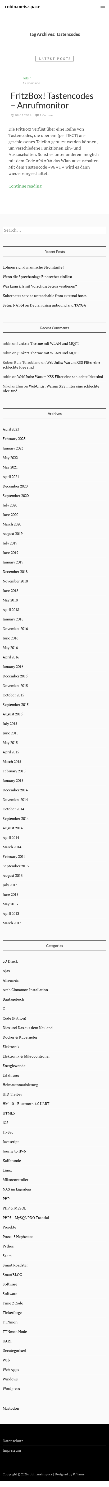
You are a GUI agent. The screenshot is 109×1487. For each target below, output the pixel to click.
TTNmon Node (15, 1331)
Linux (7, 1170)
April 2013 (11, 913)
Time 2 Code (13, 1303)
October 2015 (13, 694)
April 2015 (11, 751)
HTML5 (9, 1113)
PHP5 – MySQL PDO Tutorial (26, 1217)
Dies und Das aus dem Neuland (28, 1027)
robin (27, 78)
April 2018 (11, 609)
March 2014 (12, 846)
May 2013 (10, 903)
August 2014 (12, 827)
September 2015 (16, 704)
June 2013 (10, 894)
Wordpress (11, 1388)
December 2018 (15, 571)
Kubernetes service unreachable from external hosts (45, 295)
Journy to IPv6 (14, 1151)
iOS (5, 1122)
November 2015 (15, 685)
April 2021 (11, 476)
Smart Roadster (15, 1265)
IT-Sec (8, 1132)
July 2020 (10, 505)
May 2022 (10, 457)
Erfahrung (11, 1075)
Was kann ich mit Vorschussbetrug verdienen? (40, 286)
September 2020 (16, 495)
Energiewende (14, 1065)
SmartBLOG (12, 1274)
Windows (10, 1378)
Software (10, 1284)
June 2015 (10, 732)
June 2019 (10, 552)
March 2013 (12, 922)
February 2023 (14, 438)
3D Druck (10, 961)
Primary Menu (102, 6)
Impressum (12, 1450)
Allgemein (11, 980)
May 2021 (10, 467)
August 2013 (12, 875)
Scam (7, 1255)
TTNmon (10, 1322)
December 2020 (15, 486)
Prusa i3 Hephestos (18, 1236)
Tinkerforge (12, 1312)
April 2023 (11, 429)
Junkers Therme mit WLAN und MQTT (48, 343)
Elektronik (11, 1046)
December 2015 (15, 675)
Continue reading (25, 186)
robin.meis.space (22, 6)
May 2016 (10, 647)
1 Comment (48, 115)
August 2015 (12, 713)
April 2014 (11, 837)
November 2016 (15, 628)
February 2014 (14, 856)
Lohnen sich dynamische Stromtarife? (33, 267)
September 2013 (16, 865)
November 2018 (15, 581)
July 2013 (10, 884)
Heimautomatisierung (20, 1084)
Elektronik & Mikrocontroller (26, 1056)
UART (7, 1340)
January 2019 (13, 562)
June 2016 (10, 637)
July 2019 (10, 543)
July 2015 (10, 723)
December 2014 (15, 789)
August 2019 (12, 533)
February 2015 (14, 770)
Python (8, 1246)
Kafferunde (12, 1160)
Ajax (6, 970)
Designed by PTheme (69, 1474)
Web (6, 1359)
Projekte (9, 1227)
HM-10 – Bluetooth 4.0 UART (26, 1103)
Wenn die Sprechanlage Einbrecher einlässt (37, 276)
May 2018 (10, 600)
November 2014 (15, 799)
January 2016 (13, 666)
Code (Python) (14, 1018)
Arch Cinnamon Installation (25, 989)
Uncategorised (14, 1350)
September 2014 (16, 818)
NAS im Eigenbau (17, 1189)
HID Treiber (12, 1094)
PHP (6, 1198)
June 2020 (10, 514)
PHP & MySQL (14, 1208)
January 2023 (13, 448)
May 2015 (10, 742)
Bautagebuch (13, 999)
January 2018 (13, 618)
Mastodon (11, 1408)
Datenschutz (13, 1440)
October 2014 (13, 808)
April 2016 (11, 656)
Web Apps (11, 1369)
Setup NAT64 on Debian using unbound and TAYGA (44, 305)
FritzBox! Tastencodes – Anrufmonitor (52, 100)
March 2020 (12, 524)
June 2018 (10, 590)
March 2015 (12, 761)
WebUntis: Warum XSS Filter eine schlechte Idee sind (51, 365)
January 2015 (13, 780)
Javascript (11, 1141)
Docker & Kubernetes (20, 1037)
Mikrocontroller (15, 1179)
